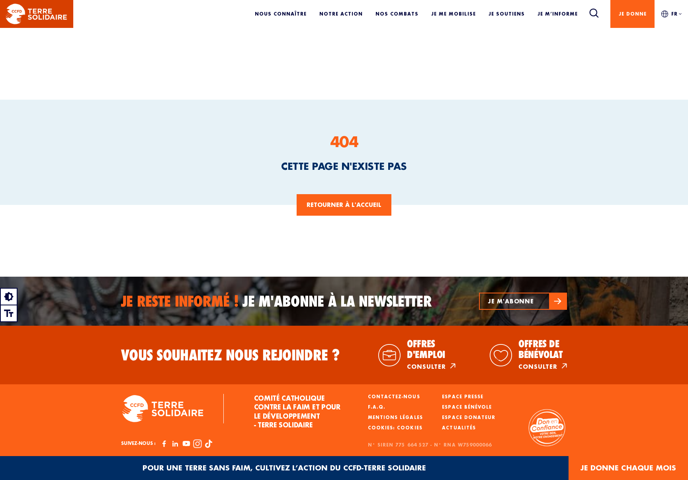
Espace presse (462, 396)
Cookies (409, 428)
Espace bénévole (467, 407)
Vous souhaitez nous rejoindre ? (230, 355)
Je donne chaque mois (628, 467)
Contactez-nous (394, 396)
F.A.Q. (376, 407)
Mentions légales (395, 417)
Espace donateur (468, 417)
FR (674, 14)
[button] (523, 301)
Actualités (459, 428)
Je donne (633, 14)
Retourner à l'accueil (344, 205)
